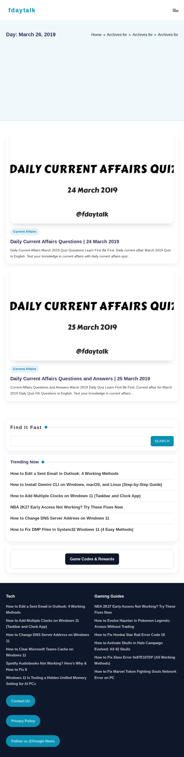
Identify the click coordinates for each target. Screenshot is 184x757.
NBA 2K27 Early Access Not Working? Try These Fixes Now (134, 609)
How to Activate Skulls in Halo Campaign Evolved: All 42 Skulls (128, 646)
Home (96, 35)
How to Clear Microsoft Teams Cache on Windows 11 (39, 652)
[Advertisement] (92, 77)
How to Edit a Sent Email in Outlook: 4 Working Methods (45, 609)
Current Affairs (24, 231)
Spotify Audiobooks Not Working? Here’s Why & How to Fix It (46, 666)
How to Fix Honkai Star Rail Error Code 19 (129, 635)
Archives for (117, 35)
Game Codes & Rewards (92, 559)
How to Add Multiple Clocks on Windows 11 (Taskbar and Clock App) (42, 623)
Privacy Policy (23, 721)
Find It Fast (26, 427)
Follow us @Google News (33, 741)
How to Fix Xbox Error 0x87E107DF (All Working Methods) (134, 660)
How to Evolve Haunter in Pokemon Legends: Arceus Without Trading (132, 623)
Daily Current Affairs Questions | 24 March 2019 (64, 241)
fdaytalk (22, 10)
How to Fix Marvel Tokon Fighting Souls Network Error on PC (135, 674)
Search (162, 441)
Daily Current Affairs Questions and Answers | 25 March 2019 (80, 378)
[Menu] (175, 10)
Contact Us (20, 701)
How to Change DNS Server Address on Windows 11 (47, 638)
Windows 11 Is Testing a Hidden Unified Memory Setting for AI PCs (46, 681)
